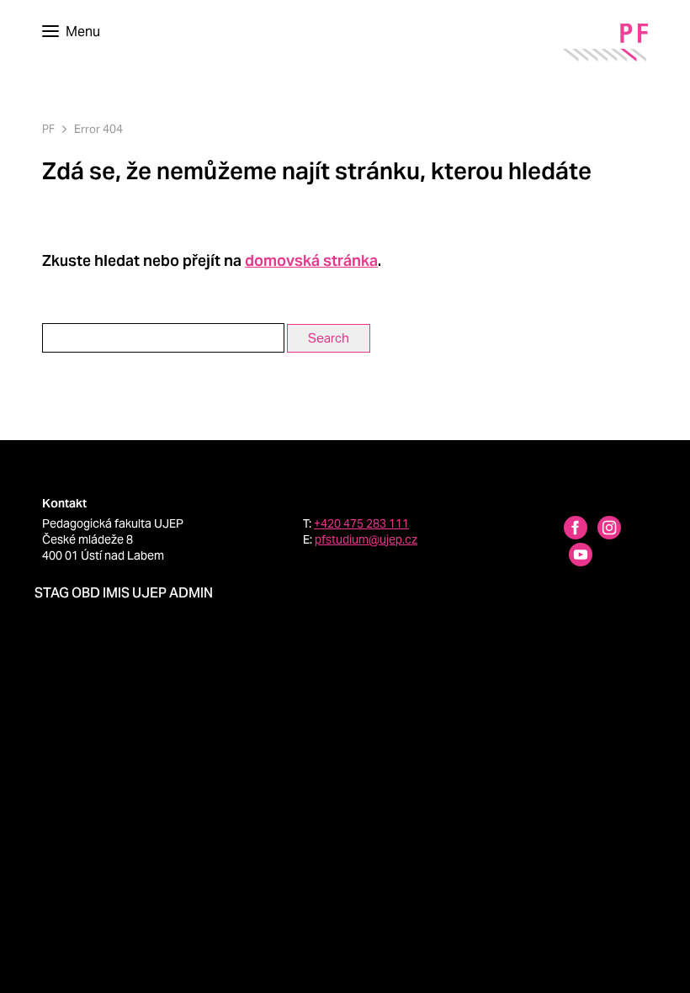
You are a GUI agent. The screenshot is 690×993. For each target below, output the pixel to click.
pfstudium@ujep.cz (366, 539)
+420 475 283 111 (361, 523)
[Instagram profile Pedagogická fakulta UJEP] (599, 530)
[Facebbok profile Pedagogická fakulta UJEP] (565, 530)
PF (48, 129)
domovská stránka (311, 260)
